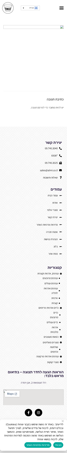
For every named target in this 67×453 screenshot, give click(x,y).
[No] (63, 421)
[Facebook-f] (28, 412)
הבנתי (58, 445)
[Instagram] (38, 412)
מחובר (52, 107)
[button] (61, 8)
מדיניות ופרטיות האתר (38, 445)
